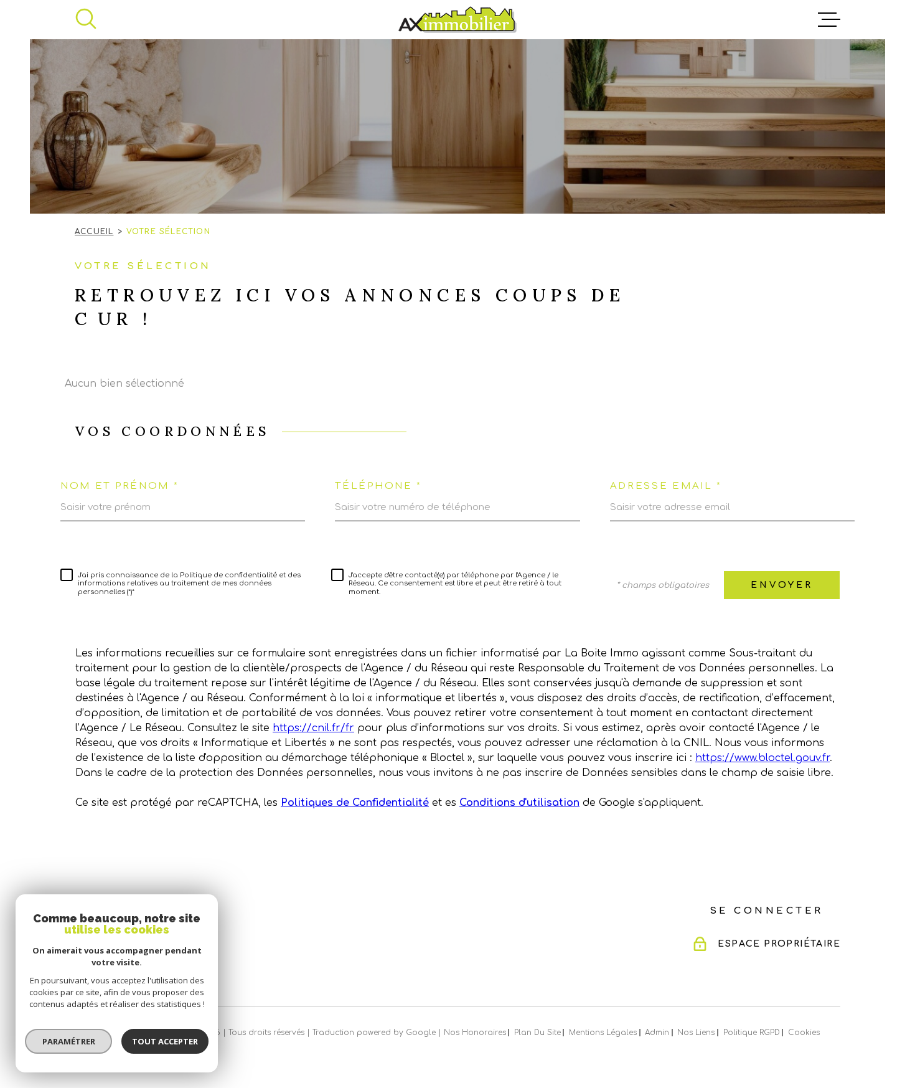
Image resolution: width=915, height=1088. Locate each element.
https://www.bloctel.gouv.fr (762, 758)
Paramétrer (68, 1041)
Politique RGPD (751, 1032)
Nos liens (696, 1032)
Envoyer (782, 585)
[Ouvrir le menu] (829, 20)
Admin (657, 1032)
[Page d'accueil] (457, 19)
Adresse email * (666, 486)
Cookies (804, 1032)
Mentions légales (603, 1032)
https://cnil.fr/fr (313, 728)
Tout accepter (165, 1041)
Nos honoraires (475, 1032)
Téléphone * (378, 486)
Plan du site (537, 1032)
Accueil (94, 231)
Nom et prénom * (119, 486)
